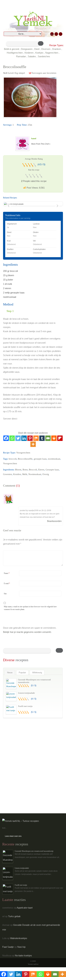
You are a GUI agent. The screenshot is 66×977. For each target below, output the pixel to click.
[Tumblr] (42, 438)
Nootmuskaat (34, 474)
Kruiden (17, 474)
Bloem (18, 469)
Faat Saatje (8, 947)
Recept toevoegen (52, 34)
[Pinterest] (30, 438)
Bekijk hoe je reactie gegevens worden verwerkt (27, 632)
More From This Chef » (40, 144)
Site (5, 594)
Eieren (41, 469)
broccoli (13, 459)
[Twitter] (18, 438)
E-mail (7, 583)
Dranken (56, 49)
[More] (33, 444)
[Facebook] (6, 438)
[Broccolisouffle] (30, 97)
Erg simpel (20, 73)
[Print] (54, 438)
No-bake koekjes (23, 955)
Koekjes (39, 52)
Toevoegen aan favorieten (43, 73)
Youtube (60, 34)
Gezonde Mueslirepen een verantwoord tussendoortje (34, 851)
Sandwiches (44, 56)
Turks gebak (14, 916)
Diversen (45, 49)
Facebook (56, 34)
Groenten (7, 474)
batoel (33, 138)
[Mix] (36, 438)
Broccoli (33, 469)
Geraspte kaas (52, 469)
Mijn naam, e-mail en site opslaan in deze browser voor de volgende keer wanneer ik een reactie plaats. (30, 608)
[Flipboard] (60, 438)
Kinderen (29, 52)
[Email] (48, 438)
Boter (25, 469)
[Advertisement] (26, 743)
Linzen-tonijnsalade (26, 693)
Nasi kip (21, 947)
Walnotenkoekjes (18, 938)
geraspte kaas (40, 459)
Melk (24, 474)
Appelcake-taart (25, 907)
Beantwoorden (54, 521)
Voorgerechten (23, 452)
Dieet (36, 49)
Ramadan (21, 56)
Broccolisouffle (25, 459)
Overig (45, 474)
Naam (7, 573)
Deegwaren (26, 49)
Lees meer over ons (13, 836)
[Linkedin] (24, 438)
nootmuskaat (54, 459)
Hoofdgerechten (15, 52)
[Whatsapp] (12, 438)
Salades (32, 56)
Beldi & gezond (11, 49)
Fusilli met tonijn (25, 706)
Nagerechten (51, 52)
